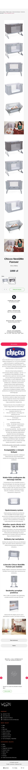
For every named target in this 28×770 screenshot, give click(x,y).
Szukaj (15, 767)
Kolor (3, 276)
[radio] (5, 280)
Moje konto (6, 767)
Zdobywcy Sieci (18, 764)
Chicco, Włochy (14, 265)
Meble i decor (9, 11)
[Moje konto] (3, 767)
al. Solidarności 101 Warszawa (14, 332)
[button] (1, 678)
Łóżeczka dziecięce (16, 11)
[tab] (14, 344)
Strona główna (3, 11)
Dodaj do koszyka (17, 289)
